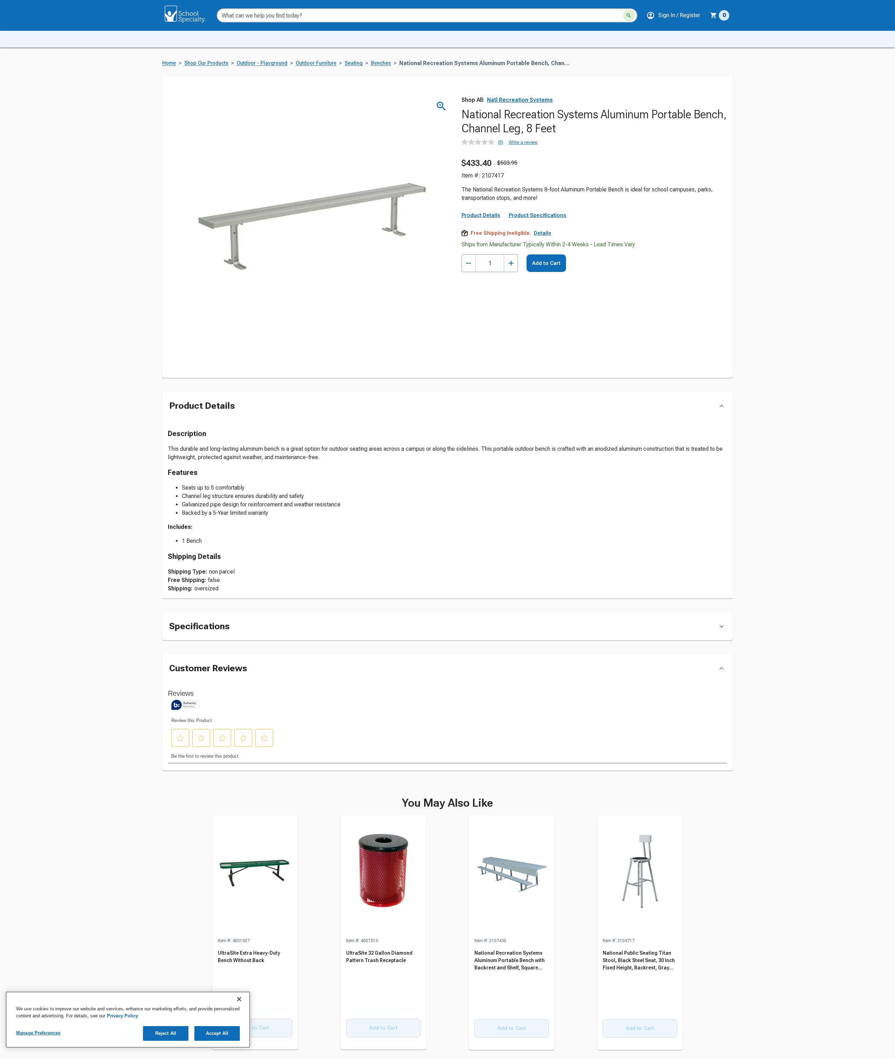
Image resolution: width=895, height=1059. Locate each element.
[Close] (239, 999)
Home (169, 63)
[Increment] (511, 263)
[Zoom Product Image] (441, 106)
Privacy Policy (122, 1015)
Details (542, 233)
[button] (673, 15)
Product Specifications (537, 215)
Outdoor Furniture (316, 63)
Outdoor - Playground (262, 63)
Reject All (165, 1033)
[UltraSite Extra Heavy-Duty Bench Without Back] (255, 876)
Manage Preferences (38, 1033)
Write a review (523, 142)
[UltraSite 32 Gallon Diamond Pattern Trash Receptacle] (383, 876)
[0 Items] (713, 15)
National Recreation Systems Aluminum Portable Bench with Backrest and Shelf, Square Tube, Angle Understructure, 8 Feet (509, 967)
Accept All (217, 1033)
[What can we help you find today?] (629, 15)
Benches (381, 63)
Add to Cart (546, 263)
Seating (354, 63)
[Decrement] (468, 263)
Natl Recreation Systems (520, 100)
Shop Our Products (206, 63)
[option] (255, 932)
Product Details (480, 215)
